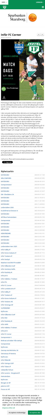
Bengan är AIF (5, 383)
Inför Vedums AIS (7, 302)
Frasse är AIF (5, 389)
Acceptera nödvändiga (17, 412)
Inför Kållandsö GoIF (8, 266)
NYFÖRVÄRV (5, 175)
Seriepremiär (5, 220)
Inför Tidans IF (6, 366)
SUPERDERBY (5, 308)
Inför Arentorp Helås (8, 269)
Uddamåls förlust (7, 370)
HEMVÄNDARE (6, 233)
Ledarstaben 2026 (7, 207)
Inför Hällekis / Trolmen (9, 279)
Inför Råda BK (5, 360)
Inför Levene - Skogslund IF (10, 373)
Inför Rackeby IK (6, 272)
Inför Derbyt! (5, 259)
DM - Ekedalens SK (7, 194)
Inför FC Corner (11, 35)
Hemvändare (5, 376)
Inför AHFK (4, 324)
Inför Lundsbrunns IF (8, 289)
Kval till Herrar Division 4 (9, 211)
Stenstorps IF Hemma (8, 354)
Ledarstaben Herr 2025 (9, 246)
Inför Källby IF (5, 250)
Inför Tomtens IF (6, 256)
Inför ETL (4, 282)
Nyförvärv (4, 311)
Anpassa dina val (8, 408)
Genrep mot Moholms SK (9, 350)
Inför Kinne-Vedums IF (8, 253)
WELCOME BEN (6, 178)
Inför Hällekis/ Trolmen (9, 328)
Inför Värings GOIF (7, 363)
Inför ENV (4, 318)
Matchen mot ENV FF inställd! (11, 263)
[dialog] (22, 404)
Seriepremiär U (6, 337)
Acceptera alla (35, 412)
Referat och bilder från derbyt (11, 341)
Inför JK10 (4, 276)
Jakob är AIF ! (5, 386)
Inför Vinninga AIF (7, 305)
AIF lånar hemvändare (8, 217)
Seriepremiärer (6, 185)
